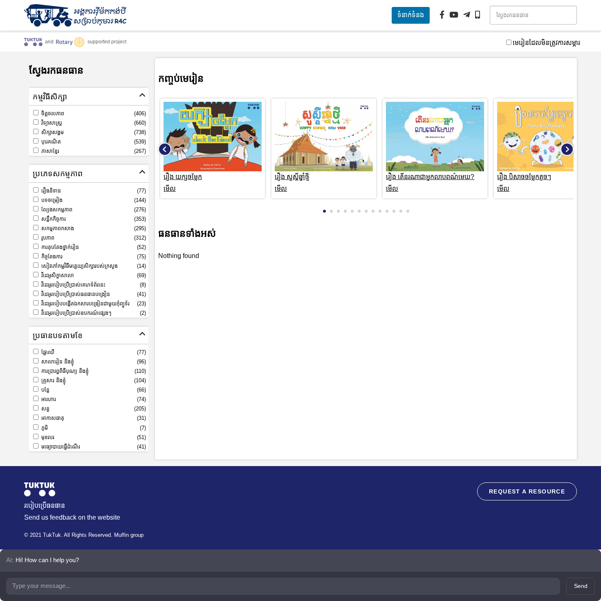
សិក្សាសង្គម (93, 132)
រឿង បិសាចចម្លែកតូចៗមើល (524, 182)
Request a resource (527, 491)
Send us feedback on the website (72, 517)
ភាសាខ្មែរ (93, 151)
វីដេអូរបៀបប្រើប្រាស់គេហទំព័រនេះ (93, 285)
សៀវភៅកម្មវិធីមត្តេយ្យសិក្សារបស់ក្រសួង (93, 266)
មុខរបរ (93, 437)
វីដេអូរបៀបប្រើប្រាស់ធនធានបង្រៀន (93, 294)
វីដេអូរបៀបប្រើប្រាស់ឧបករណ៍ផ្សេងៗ (93, 313)
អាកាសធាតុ (93, 418)
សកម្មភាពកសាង (93, 228)
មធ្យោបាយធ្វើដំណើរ (93, 447)
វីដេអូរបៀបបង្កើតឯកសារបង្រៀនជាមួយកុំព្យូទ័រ (93, 303)
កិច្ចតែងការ (93, 256)
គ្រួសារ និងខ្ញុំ (93, 380)
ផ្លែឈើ (93, 352)
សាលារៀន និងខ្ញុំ (93, 362)
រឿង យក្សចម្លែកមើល (183, 182)
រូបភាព (93, 238)
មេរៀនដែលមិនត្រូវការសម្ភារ (546, 42)
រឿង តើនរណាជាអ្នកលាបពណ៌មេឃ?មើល (430, 182)
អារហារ (93, 399)
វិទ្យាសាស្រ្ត (93, 123)
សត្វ (93, 409)
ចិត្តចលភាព (93, 113)
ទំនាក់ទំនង (410, 14)
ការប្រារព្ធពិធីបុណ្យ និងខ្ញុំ (93, 371)
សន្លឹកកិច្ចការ (93, 219)
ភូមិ (93, 428)
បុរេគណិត (93, 142)
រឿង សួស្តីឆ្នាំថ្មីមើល (292, 182)
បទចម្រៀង (93, 200)
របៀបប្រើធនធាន (44, 505)
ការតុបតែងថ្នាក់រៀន (93, 247)
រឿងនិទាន (93, 191)
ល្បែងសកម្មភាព (93, 209)
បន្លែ (93, 390)
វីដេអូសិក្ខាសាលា (93, 275)
